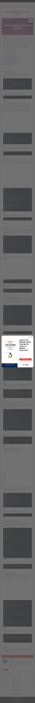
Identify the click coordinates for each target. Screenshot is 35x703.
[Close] (31, 337)
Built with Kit (25, 365)
